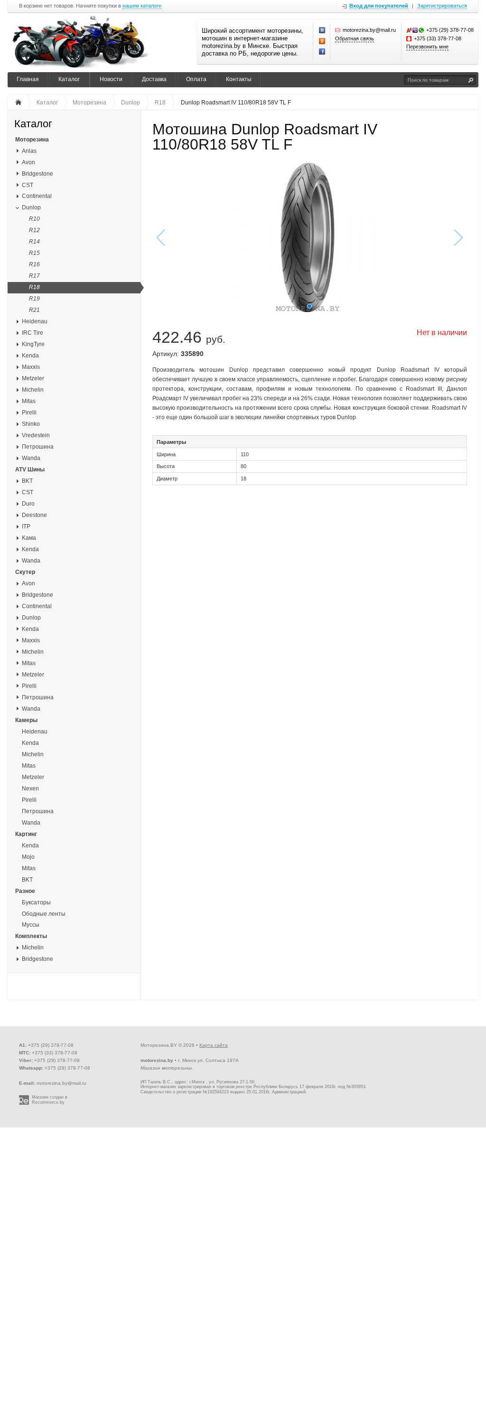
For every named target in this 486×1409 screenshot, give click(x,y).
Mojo (28, 857)
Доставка (154, 79)
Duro (28, 503)
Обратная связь (354, 38)
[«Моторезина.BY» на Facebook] (322, 51)
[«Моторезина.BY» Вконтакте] (322, 30)
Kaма (29, 538)
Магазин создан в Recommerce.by (49, 1100)
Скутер (25, 572)
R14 (34, 241)
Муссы (30, 924)
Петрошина (38, 446)
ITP (26, 526)
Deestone (34, 515)
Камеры (26, 720)
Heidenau (34, 321)
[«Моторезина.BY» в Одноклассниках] (322, 41)
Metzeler (33, 378)
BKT (27, 481)
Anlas (29, 151)
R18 (34, 287)
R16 (34, 264)
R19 (34, 298)
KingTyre (33, 344)
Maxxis (31, 367)
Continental (37, 196)
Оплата (196, 79)
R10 (34, 219)
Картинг (26, 834)
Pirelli (29, 412)
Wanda (31, 458)
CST (27, 185)
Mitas (29, 401)
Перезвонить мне (427, 46)
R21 (34, 310)
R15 (34, 253)
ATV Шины (30, 469)
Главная (28, 79)
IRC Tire (32, 332)
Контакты (239, 79)
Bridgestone (37, 173)
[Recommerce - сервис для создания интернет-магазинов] (24, 1103)
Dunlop (31, 207)
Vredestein (36, 435)
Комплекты (31, 936)
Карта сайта (213, 1045)
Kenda (30, 355)
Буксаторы (36, 902)
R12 (34, 230)
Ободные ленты (43, 914)
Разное (25, 891)
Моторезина (32, 139)
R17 (34, 275)
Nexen (30, 788)
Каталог (69, 79)
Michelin (33, 389)
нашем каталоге (141, 6)
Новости (111, 79)
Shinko (31, 424)
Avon (28, 162)
